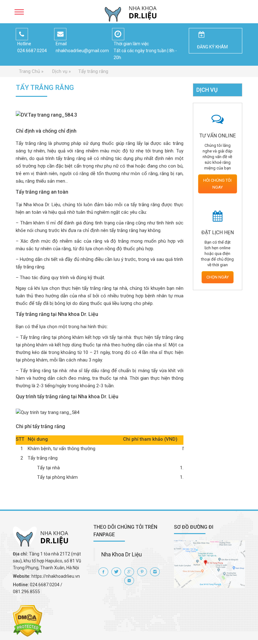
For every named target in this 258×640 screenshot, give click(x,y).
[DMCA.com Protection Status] (27, 620)
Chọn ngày (217, 277)
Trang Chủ (29, 71)
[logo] (129, 11)
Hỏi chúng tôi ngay (217, 184)
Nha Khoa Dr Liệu (121, 554)
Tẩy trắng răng (93, 71)
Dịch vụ (59, 71)
